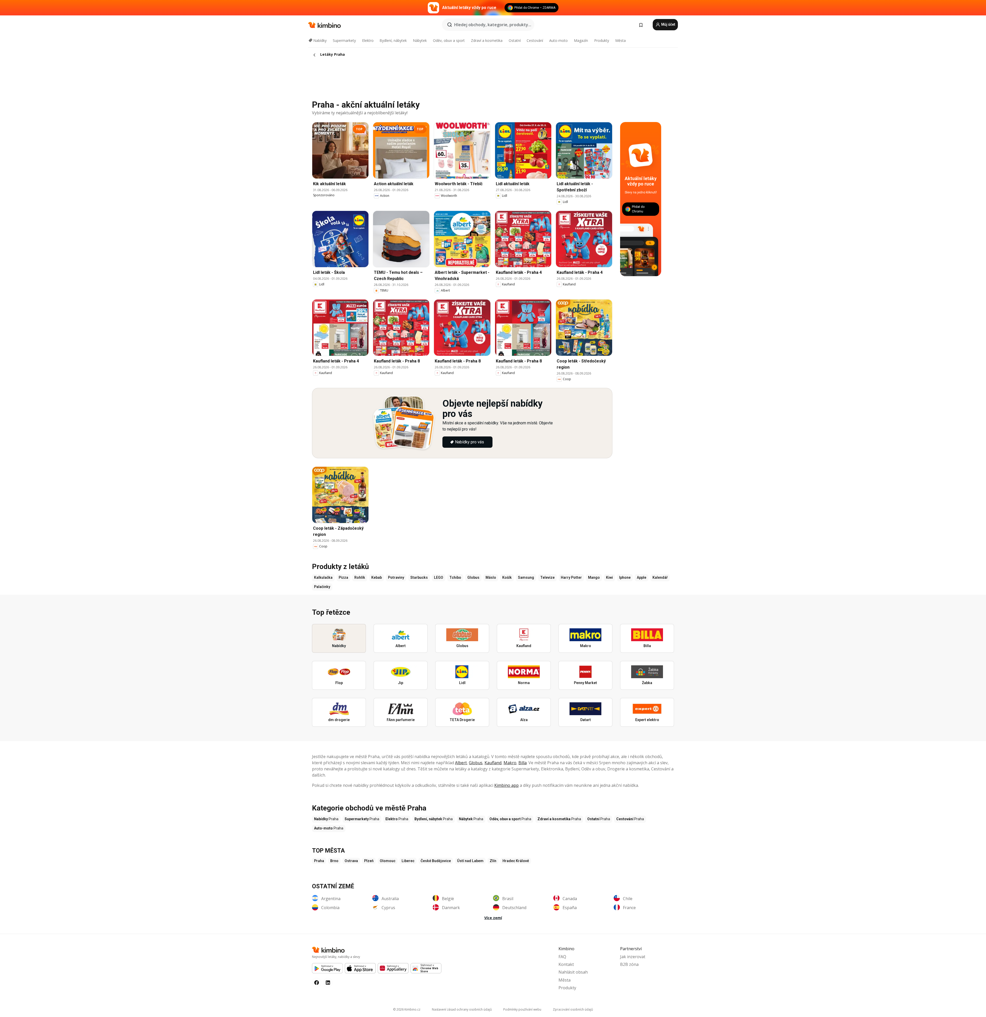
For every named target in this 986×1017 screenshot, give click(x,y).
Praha (319, 861)
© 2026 (406, 1009)
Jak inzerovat (632, 956)
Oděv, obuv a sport (449, 40)
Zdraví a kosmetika (487, 40)
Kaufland (493, 763)
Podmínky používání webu (522, 1009)
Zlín (493, 861)
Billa (522, 763)
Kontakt (566, 964)
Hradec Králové (516, 861)
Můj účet (667, 24)
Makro (510, 763)
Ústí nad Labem (470, 861)
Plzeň (369, 861)
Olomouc (387, 861)
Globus (475, 763)
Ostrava (351, 861)
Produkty (601, 40)
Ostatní (515, 40)
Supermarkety (344, 40)
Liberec (408, 861)
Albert (461, 763)
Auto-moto (558, 40)
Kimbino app (506, 785)
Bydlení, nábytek (393, 40)
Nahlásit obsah (573, 972)
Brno (334, 861)
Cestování (535, 40)
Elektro (368, 40)
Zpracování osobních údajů (573, 1009)
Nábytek (420, 40)
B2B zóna (629, 964)
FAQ (562, 956)
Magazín (581, 40)
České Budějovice (436, 861)
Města (620, 40)
